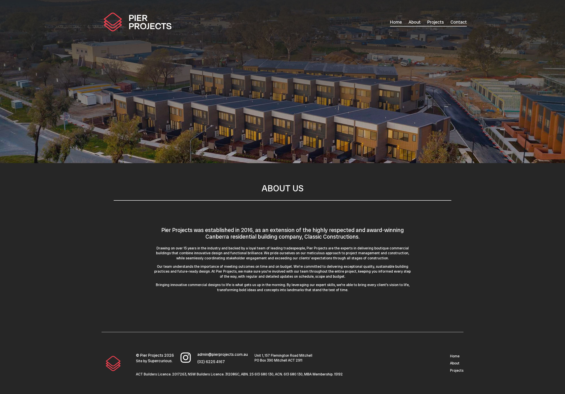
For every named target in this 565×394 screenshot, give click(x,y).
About (415, 22)
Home (396, 22)
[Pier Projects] (113, 363)
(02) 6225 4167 (211, 361)
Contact (458, 22)
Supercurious (160, 360)
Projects (435, 22)
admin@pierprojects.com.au (222, 354)
